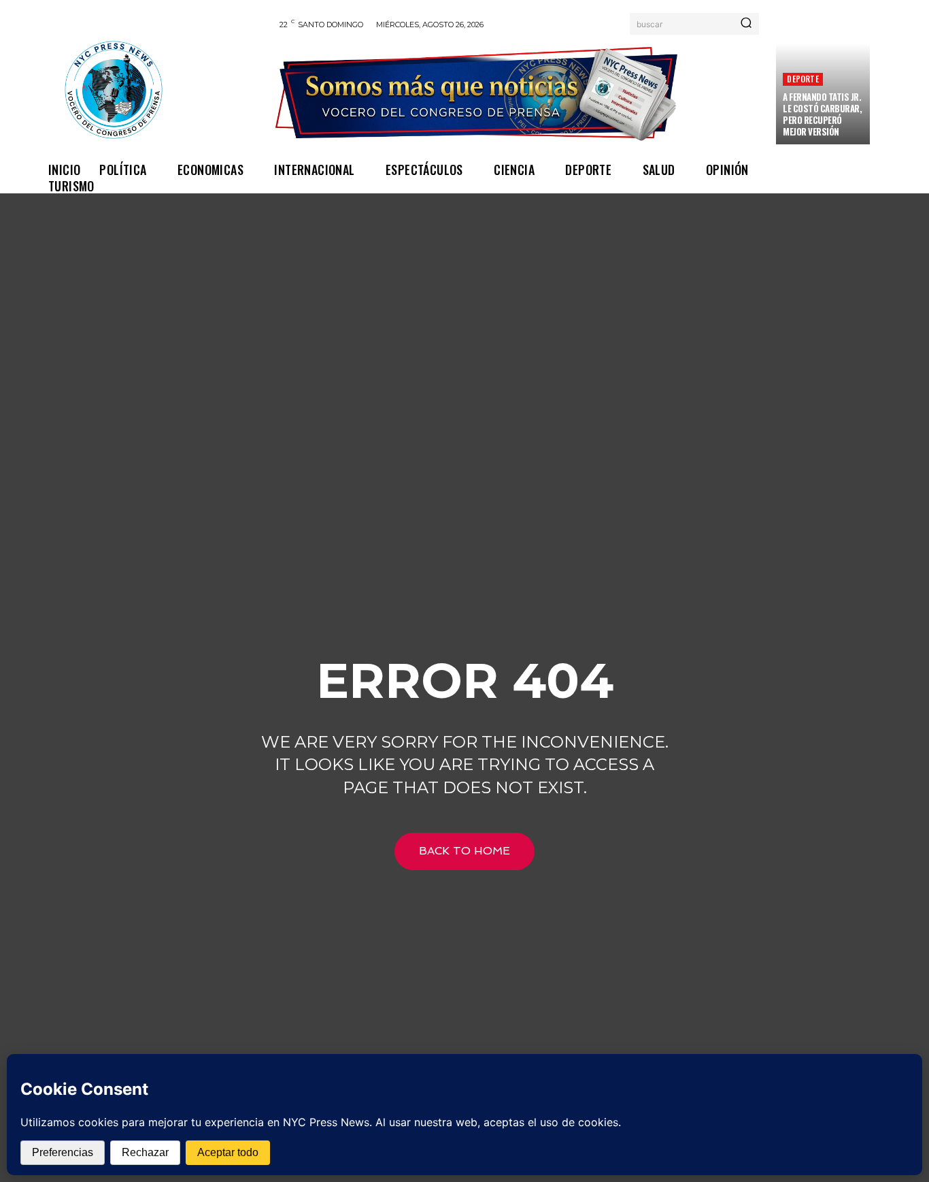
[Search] (746, 24)
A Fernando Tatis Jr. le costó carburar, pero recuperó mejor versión (822, 114)
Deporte (802, 78)
